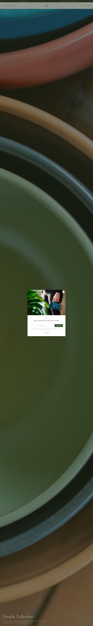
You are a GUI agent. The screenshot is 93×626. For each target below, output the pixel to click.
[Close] (63, 291)
